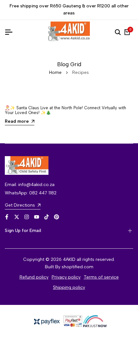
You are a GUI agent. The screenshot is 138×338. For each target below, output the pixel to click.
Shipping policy (69, 287)
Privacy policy (66, 277)
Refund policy (34, 277)
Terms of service (101, 277)
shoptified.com (77, 267)
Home (55, 72)
